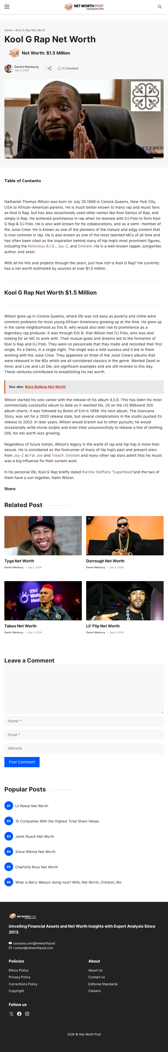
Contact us (96, 977)
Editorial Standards (103, 984)
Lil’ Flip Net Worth (103, 626)
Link (61, 69)
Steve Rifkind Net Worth (35, 852)
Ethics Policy (18, 970)
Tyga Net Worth (19, 561)
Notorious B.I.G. (42, 246)
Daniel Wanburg (26, 67)
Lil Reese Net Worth (31, 806)
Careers (94, 991)
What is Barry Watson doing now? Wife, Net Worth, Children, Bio (68, 882)
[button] (160, 7)
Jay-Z (63, 246)
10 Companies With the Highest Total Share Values (57, 821)
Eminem (85, 246)
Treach (58, 455)
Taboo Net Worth (20, 626)
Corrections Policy (23, 984)
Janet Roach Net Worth (34, 836)
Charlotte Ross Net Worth (36, 867)
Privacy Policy (19, 977)
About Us (95, 970)
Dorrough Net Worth (105, 561)
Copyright (16, 991)
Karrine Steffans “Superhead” (107, 472)
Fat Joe (36, 455)
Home (8, 30)
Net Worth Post (90, 1034)
